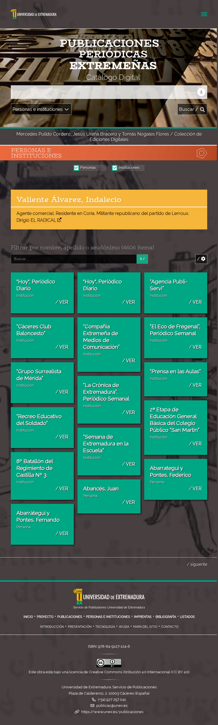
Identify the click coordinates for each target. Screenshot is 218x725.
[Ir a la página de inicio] (52, 78)
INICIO (28, 617)
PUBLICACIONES (69, 617)
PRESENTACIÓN (79, 627)
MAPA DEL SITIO (145, 627)
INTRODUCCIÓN (52, 627)
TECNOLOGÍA (105, 627)
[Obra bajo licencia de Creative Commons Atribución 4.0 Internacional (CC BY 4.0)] (109, 666)
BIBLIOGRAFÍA (166, 617)
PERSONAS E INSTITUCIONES (108, 617)
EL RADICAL (43, 220)
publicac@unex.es (111, 705)
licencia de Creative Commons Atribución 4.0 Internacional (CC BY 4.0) (129, 672)
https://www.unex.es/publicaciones (112, 712)
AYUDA (124, 627)
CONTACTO (169, 627)
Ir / (142, 259)
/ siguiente (197, 564)
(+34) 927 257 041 (112, 699)
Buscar (188, 109)
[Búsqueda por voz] (201, 92)
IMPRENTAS (143, 617)
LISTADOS (187, 617)
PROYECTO (45, 617)
